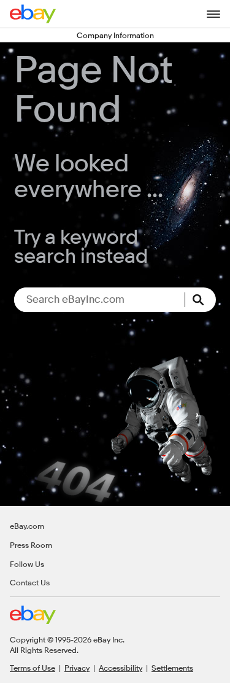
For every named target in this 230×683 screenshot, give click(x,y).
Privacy (77, 668)
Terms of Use (32, 668)
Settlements (172, 668)
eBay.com (27, 526)
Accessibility (120, 668)
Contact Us (30, 582)
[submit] (200, 299)
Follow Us (27, 564)
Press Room (31, 545)
